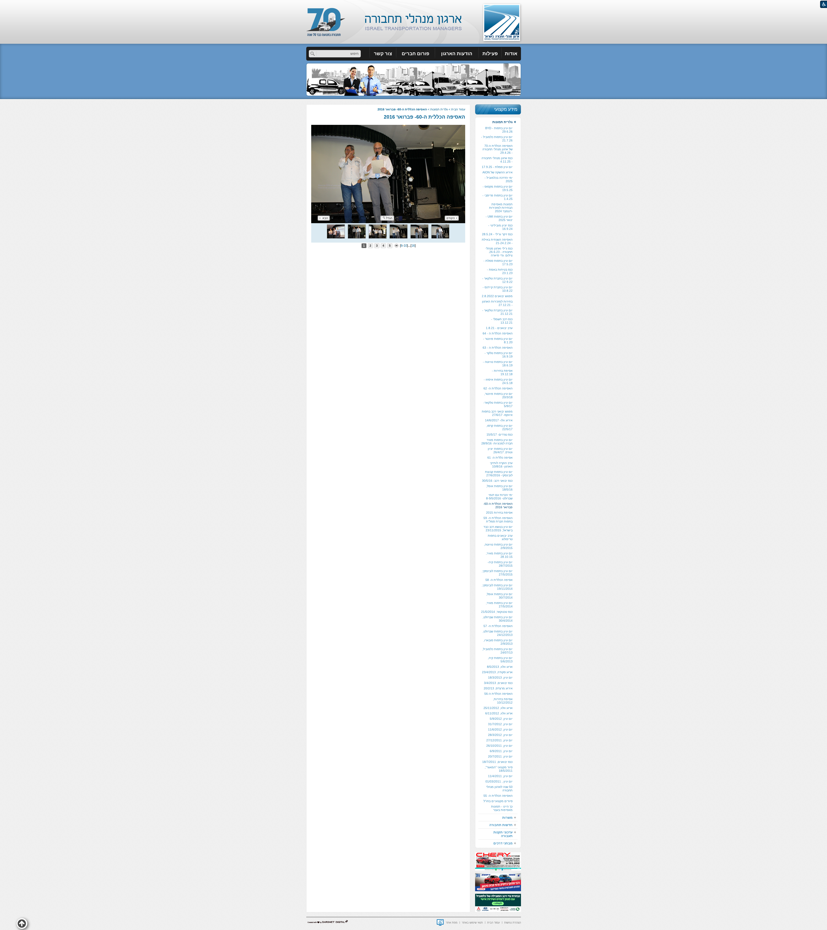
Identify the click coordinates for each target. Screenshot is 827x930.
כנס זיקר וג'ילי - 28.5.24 (497, 234)
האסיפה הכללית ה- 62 (498, 388)
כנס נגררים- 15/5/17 (500, 434)
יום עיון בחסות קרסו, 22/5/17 (499, 427)
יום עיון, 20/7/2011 (500, 756)
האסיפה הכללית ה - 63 (498, 347)
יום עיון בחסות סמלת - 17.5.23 (498, 262)
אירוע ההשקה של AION (497, 172)
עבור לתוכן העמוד (413, 4)
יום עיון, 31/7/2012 (500, 724)
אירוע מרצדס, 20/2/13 (498, 688)
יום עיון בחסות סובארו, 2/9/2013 (498, 641)
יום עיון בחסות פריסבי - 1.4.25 (497, 197)
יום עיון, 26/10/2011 (499, 745)
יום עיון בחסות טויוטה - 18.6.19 (498, 363)
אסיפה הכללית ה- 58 (499, 580)
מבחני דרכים (503, 843)
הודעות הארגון (456, 53)
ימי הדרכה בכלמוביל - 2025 (499, 179)
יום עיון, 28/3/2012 (500, 735)
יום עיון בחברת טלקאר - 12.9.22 (497, 280)
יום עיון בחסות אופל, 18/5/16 (499, 487)
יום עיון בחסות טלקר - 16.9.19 (499, 354)
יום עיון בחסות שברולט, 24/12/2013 (498, 633)
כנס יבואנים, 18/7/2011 (497, 762)
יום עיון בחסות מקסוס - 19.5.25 (498, 188)
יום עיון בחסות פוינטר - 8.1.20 (498, 340)
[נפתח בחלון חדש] (440, 922)
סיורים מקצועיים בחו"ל (498, 801)
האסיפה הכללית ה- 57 (498, 626)
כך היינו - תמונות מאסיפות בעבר (502, 808)
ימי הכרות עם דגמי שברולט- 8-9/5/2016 (499, 496)
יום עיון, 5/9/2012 (501, 718)
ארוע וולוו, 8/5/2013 (500, 666)
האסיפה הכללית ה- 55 (498, 795)
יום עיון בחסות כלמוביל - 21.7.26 (497, 138)
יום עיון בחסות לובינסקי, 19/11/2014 (497, 586)
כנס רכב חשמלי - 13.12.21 (502, 320)
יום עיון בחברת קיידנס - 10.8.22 (498, 288)
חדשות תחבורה (501, 825)
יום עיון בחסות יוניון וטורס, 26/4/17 (500, 450)
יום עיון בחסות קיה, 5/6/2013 (500, 659)
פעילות (490, 53)
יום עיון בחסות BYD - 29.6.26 (499, 129)
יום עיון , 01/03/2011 (499, 781)
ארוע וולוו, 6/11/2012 (499, 713)
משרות (507, 817)
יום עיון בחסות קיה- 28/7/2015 (500, 563)
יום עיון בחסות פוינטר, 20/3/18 (498, 395)
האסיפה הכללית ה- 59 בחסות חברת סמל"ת (498, 519)
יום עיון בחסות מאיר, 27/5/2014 (499, 604)
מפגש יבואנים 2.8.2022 (497, 296)
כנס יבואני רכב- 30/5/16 (497, 480)
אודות (511, 53)
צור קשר (383, 53)
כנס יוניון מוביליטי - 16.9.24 (500, 227)
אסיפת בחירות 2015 (499, 512)
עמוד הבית (458, 109)
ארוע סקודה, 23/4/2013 (497, 672)
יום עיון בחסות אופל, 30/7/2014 (499, 595)
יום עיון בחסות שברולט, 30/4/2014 (498, 618)
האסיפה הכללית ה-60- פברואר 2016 (424, 117)
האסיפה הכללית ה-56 (498, 693)
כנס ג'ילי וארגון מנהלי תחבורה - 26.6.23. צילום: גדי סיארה (499, 252)
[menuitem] (511, 54)
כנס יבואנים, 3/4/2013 (498, 683)
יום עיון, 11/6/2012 (500, 729)
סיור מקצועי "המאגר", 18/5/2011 (499, 768)
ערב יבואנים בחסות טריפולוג (500, 537)
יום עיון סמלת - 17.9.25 (497, 167)
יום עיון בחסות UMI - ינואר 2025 (499, 218)
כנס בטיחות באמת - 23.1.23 (500, 271)
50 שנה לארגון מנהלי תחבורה (499, 788)
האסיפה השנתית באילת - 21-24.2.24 (497, 241)
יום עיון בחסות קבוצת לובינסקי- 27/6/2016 (499, 473)
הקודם (450, 218)
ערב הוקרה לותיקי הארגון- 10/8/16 (501, 464)
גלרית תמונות (439, 109)
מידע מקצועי (505, 109)
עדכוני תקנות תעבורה (503, 834)
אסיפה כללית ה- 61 (500, 457)
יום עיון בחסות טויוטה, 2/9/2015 (498, 546)
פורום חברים (415, 53)
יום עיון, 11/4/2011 (500, 776)
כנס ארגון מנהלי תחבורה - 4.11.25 (497, 159)
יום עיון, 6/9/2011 (501, 751)
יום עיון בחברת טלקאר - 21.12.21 (497, 312)
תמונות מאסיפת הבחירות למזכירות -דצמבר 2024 (501, 207)
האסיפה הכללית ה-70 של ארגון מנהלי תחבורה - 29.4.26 (497, 149)
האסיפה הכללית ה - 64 (498, 333)
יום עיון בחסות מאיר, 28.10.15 (499, 555)
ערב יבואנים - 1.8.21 (499, 328)
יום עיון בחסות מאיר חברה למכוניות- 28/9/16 (497, 441)
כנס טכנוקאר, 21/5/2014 (497, 611)
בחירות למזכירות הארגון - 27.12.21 (497, 303)
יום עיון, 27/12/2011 (499, 740)
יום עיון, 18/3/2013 (500, 677)
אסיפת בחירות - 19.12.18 (502, 372)
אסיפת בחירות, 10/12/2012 (503, 700)
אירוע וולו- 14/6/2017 (499, 420)
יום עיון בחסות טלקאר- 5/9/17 (498, 404)
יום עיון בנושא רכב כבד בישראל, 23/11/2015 (498, 528)
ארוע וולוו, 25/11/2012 (498, 708)
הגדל (389, 218)
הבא (325, 218)
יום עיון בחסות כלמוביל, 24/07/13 (497, 650)
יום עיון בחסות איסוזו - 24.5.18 (498, 381)
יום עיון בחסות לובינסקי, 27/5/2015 (497, 572)
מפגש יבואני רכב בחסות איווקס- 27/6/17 (497, 413)
